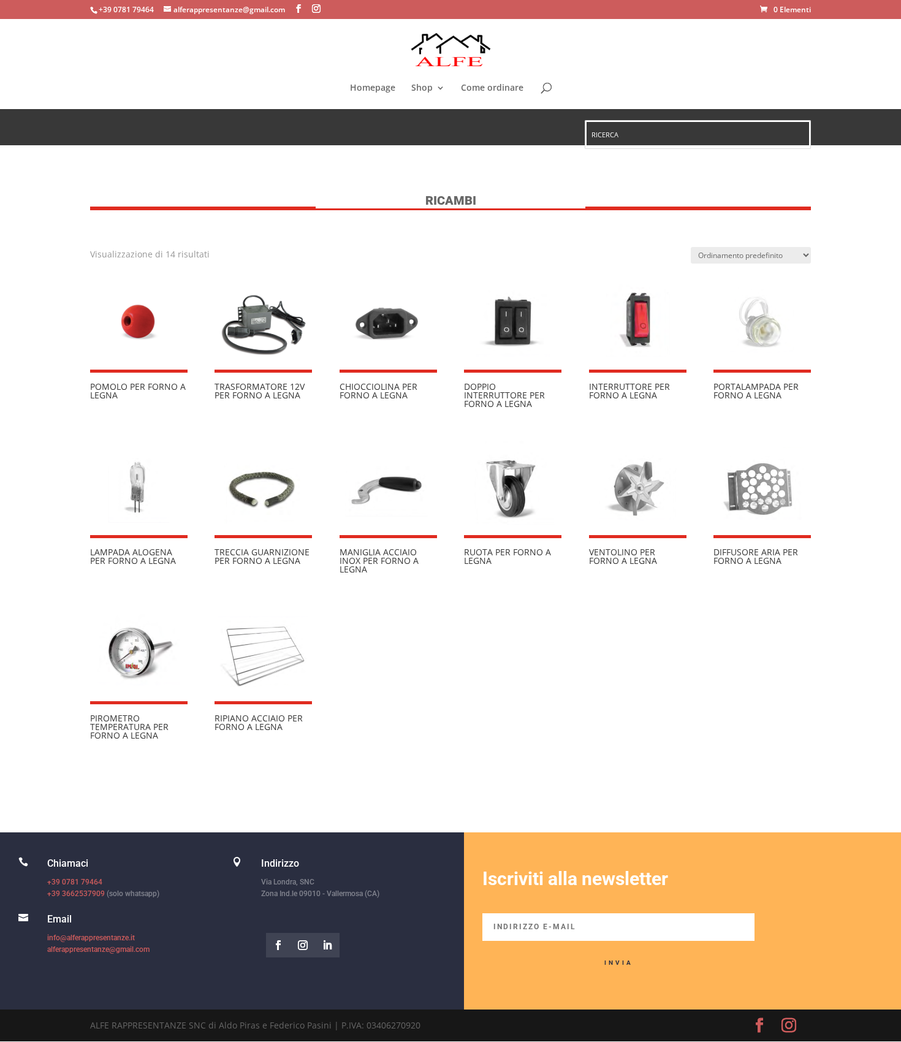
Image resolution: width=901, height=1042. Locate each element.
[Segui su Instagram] (303, 945)
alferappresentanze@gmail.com (98, 949)
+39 (76, 893)
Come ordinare (492, 88)
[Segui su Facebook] (278, 945)
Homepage (372, 88)
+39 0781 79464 (74, 882)
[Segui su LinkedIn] (327, 945)
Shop (422, 88)
